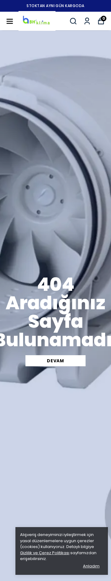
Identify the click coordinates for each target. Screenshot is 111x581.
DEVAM (55, 361)
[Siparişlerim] (87, 21)
